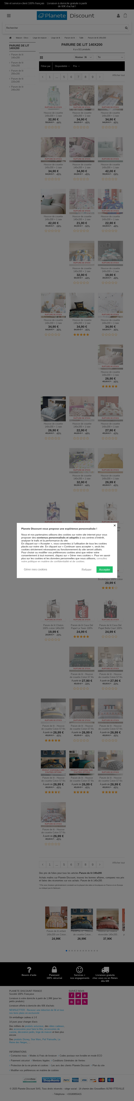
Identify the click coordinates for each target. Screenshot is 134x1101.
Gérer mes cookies (35, 569)
